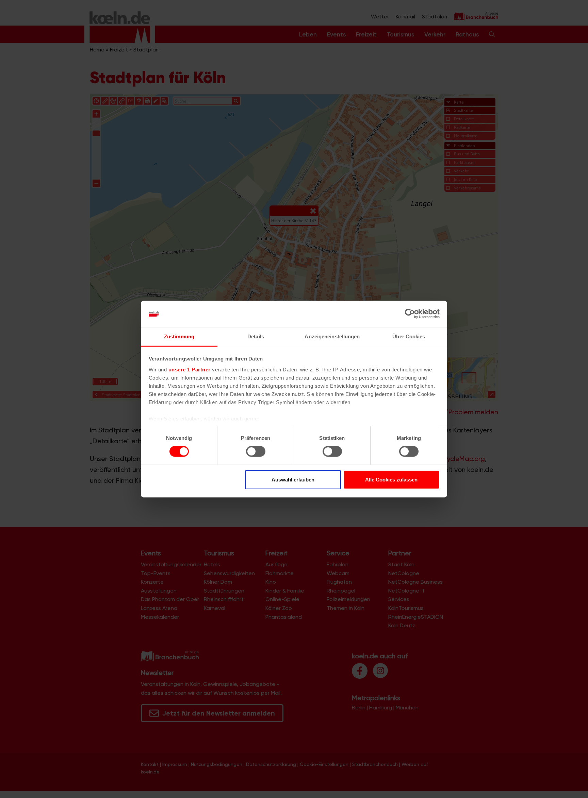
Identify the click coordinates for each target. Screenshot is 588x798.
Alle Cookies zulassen (391, 479)
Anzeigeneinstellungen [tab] (332, 336)
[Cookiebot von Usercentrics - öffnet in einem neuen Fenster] (410, 314)
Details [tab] (255, 336)
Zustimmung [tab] (179, 336)
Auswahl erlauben (293, 479)
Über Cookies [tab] (408, 336)
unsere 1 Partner (189, 369)
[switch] (255, 451)
